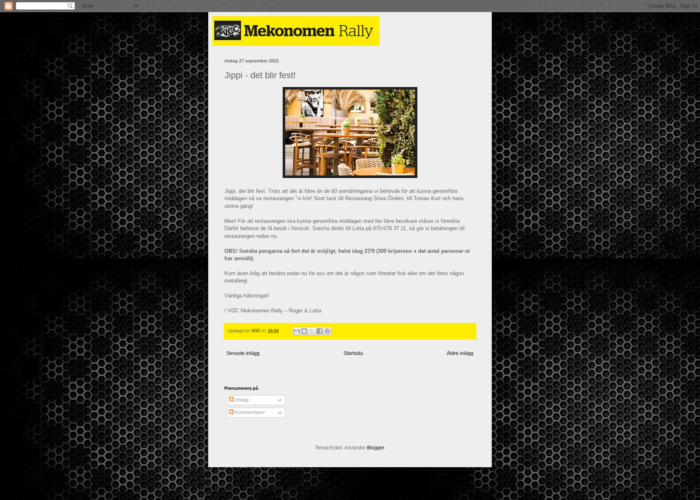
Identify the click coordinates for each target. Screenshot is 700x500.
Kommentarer (249, 412)
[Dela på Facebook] (320, 331)
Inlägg (241, 400)
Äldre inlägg (460, 353)
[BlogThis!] (304, 331)
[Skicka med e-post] (296, 331)
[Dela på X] (312, 331)
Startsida (353, 353)
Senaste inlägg (243, 353)
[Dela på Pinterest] (327, 331)
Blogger (375, 448)
